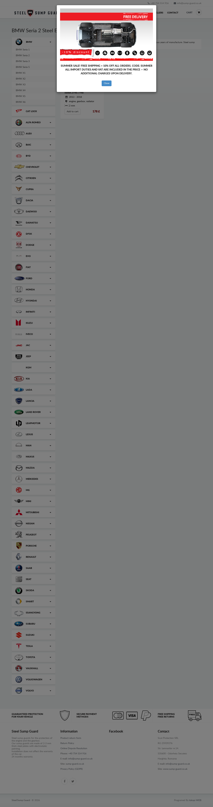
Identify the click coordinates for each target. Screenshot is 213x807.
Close (106, 83)
